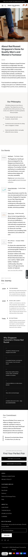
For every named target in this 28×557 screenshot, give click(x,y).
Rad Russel (10, 156)
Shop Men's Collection (14, 458)
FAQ (2, 499)
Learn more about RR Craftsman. (15, 270)
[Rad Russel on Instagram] (5, 540)
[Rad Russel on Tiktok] (8, 540)
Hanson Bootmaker (12, 188)
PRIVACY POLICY (6, 479)
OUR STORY (4, 507)
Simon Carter (11, 213)
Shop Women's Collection (14, 463)
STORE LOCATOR (6, 513)
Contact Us (4, 487)
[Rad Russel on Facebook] (2, 540)
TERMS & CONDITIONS (8, 476)
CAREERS (4, 516)
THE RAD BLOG (5, 510)
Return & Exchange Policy (8, 496)
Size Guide (4, 490)
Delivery (3, 493)
